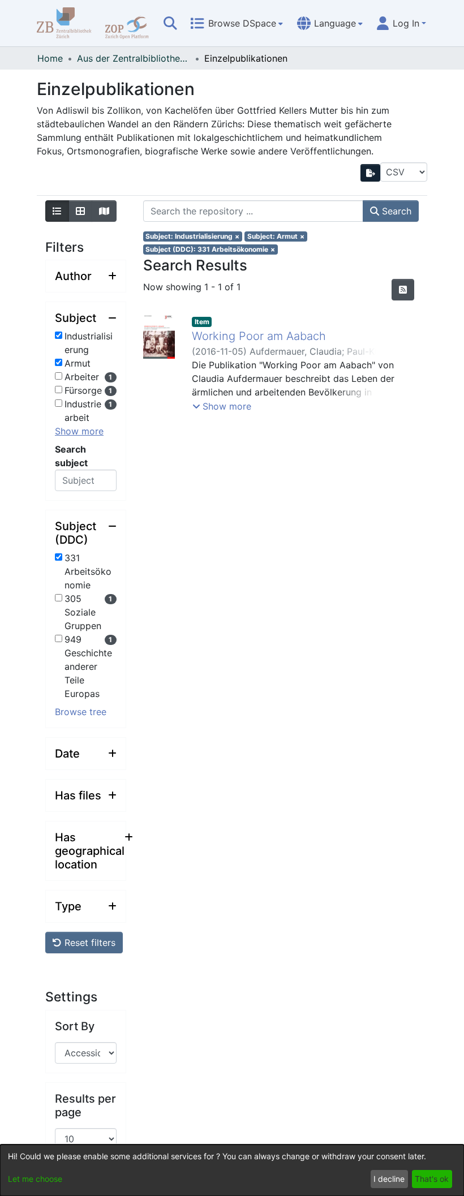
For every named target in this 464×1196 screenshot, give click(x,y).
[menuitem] (236, 23)
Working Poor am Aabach (259, 336)
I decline (389, 1179)
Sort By (74, 1026)
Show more (79, 431)
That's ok (432, 1179)
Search (395, 211)
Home (50, 58)
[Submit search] (170, 23)
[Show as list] (57, 211)
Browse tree (80, 711)
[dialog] (232, 1170)
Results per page (85, 1105)
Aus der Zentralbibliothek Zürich (133, 58)
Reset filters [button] (88, 942)
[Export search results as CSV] (370, 173)
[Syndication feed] (403, 289)
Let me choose (35, 1179)
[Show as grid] (80, 211)
